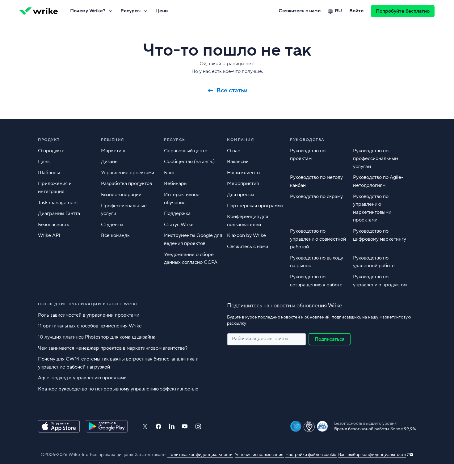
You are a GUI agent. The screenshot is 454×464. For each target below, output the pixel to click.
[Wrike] (38, 11)
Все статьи (232, 90)
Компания (240, 139)
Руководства (307, 139)
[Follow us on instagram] (198, 426)
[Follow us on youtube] (185, 426)
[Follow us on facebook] (158, 426)
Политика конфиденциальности (200, 455)
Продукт (49, 139)
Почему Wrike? (88, 11)
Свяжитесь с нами (300, 11)
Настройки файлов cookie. (311, 455)
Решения (112, 139)
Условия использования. (259, 455)
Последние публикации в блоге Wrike (88, 304)
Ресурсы (130, 11)
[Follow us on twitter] (145, 426)
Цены (161, 11)
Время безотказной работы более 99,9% (375, 429)
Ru (338, 11)
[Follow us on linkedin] (171, 426)
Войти (356, 11)
